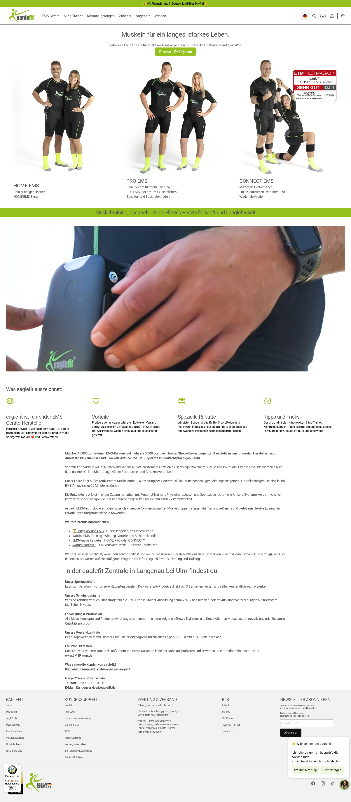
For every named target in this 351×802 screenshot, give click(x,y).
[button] (314, 16)
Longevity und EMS (90, 531)
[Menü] (18, 765)
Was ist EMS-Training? (88, 536)
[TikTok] (333, 783)
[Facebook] (313, 783)
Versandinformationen (149, 731)
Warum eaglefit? (84, 545)
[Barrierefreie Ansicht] (323, 16)
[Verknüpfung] (62, 131)
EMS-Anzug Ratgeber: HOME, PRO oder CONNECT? (108, 540)
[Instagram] (323, 783)
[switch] (12, 788)
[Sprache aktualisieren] (305, 16)
